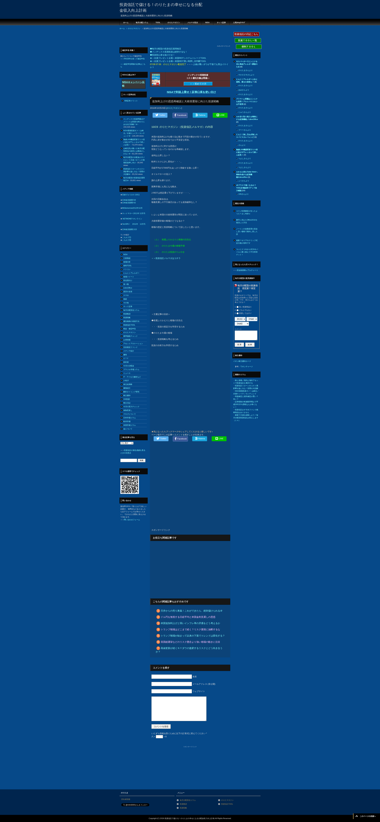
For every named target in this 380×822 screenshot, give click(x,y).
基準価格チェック (130, 336)
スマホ (126, 295)
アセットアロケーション (133, 344)
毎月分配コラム (142, 23)
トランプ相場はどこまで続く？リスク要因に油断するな (190, 629)
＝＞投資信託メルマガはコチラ (165, 258)
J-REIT (126, 381)
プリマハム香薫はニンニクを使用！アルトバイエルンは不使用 (247, 101)
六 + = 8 (159, 736)
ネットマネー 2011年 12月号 (133, 213)
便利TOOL (127, 266)
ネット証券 (221, 23)
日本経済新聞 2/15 (129, 229)
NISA (207, 23)
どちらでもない (245, 310)
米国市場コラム (129, 425)
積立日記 (126, 403)
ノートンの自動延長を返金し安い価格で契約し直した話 (247, 231)
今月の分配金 (128, 366)
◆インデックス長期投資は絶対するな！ (168, 52)
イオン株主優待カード (242, 361)
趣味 (125, 355)
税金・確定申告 (129, 329)
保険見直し (127, 410)
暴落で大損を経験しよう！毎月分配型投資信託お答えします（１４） (245, 417)
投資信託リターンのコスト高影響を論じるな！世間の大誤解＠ (134, 171)
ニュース (126, 373)
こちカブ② (126, 240)
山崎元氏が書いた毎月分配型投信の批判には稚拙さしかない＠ (134, 151)
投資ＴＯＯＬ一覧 (248, 40)
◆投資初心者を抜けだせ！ (162, 55)
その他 (126, 303)
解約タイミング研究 (131, 392)
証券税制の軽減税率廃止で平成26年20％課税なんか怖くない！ (245, 404)
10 (244, 191)
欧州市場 (126, 421)
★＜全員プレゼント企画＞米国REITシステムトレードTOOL (178, 58)
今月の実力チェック (131, 407)
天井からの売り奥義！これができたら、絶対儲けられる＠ (192, 610)
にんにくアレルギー (131, 273)
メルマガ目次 (192, 23)
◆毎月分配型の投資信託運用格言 (165, 48)
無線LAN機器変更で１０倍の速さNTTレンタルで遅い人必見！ (134, 142)
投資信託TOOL (129, 325)
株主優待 (126, 395)
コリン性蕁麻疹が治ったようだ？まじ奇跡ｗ (247, 212)
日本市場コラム (129, 418)
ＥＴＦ (126, 358)
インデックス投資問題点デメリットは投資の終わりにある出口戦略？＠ (134, 121)
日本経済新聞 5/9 (129, 200)
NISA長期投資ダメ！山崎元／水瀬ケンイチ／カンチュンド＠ (134, 133)
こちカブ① (126, 237)
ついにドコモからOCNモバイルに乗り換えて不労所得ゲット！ (247, 252)
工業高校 (126, 258)
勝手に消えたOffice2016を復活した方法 (246, 221)
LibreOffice (127, 288)
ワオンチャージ (246, 367)
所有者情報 (125, 799)
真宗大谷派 (127, 292)
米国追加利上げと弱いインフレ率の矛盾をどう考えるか (190, 623)
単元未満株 (127, 384)
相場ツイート (128, 277)
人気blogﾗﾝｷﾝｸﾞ (239, 23)
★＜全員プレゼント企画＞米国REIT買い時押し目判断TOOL (178, 61)
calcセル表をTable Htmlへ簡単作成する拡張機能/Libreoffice (247, 174)
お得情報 (126, 340)
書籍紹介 (126, 388)
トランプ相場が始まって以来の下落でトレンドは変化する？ (193, 635)
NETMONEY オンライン (132, 219)
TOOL (158, 23)
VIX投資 (126, 399)
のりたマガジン (174, 23)
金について (127, 429)
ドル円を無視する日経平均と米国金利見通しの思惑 (188, 617)
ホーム (126, 23)
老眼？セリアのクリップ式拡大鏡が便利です (247, 241)
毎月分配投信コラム (131, 310)
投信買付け (127, 280)
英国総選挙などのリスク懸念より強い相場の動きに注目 (190, 642)
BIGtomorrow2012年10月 (132, 208)
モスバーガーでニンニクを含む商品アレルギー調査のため (247, 64)
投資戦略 (126, 318)
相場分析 (126, 262)
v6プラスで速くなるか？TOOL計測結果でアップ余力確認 (246, 188)
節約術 (126, 362)
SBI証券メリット (131, 101)
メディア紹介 (128, 351)
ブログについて (129, 414)
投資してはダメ (245, 313)
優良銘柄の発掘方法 (131, 321)
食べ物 (126, 284)
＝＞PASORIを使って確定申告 (132, 59)
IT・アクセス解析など (132, 377)
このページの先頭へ (368, 816)
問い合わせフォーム (132, 520)
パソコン (126, 269)
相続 (125, 299)
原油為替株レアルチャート (247, 270)
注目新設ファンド (130, 347)
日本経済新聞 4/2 (129, 203)
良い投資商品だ (245, 307)
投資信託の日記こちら (246, 34)
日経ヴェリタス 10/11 (131, 195)
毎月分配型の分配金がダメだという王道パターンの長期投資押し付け (134, 160)
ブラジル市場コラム (131, 369)
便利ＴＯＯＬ (249, 46)
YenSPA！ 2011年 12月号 (133, 224)
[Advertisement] (173, 38)
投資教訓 (126, 314)
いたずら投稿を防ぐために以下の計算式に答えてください (179, 733)
